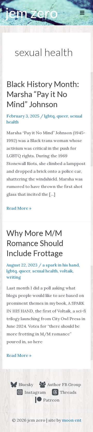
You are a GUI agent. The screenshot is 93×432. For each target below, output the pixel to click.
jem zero (31, 12)
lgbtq (49, 116)
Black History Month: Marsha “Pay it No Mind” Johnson (42, 94)
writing (13, 277)
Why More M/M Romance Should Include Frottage (34, 243)
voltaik (66, 270)
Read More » (18, 208)
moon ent (71, 420)
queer (62, 116)
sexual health (45, 270)
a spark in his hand (60, 265)
